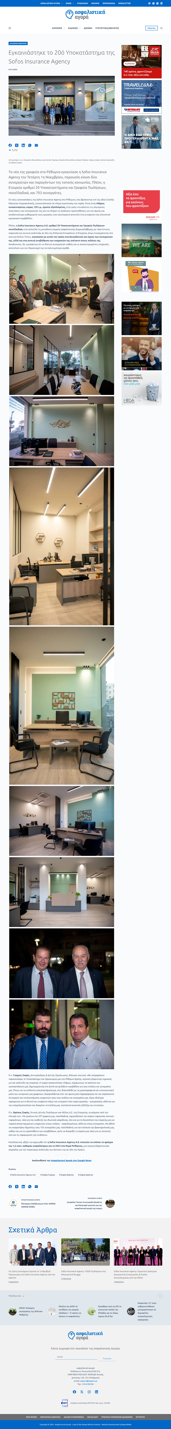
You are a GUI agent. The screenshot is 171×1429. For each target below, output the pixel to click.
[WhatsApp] (31, 145)
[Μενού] (10, 28)
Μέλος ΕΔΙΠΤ (92, 1417)
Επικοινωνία (109, 3)
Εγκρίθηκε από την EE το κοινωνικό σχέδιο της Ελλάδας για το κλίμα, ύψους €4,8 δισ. (109, 1311)
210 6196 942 (88, 1384)
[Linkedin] (96, 1391)
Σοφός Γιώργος (47, 1175)
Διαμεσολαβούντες (18, 43)
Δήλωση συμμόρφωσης (74, 1417)
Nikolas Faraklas (94, 1424)
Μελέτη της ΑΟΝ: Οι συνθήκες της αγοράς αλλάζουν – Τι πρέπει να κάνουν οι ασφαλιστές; (70, 1311)
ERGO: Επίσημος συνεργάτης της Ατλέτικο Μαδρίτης (30, 1311)
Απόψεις (57, 28)
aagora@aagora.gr (88, 1381)
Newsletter (124, 3)
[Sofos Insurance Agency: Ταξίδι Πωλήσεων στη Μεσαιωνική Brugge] (85, 1252)
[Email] (38, 145)
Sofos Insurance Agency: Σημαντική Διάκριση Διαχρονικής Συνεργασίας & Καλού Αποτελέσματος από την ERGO (135, 1274)
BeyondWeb (126, 1424)
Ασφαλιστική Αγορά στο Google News (71, 1160)
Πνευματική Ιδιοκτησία (50, 1417)
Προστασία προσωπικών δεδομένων (116, 1417)
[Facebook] (149, 3)
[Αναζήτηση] (161, 28)
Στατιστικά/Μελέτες (107, 28)
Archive (95, 3)
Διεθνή (88, 28)
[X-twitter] (82, 1391)
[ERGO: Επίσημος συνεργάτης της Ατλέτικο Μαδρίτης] (13, 1311)
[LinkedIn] (161, 3)
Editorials (152, 28)
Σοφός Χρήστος (85, 1175)
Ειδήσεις (73, 28)
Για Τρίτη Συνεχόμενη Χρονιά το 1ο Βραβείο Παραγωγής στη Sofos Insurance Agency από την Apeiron (32, 1274)
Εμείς (68, 3)
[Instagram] (153, 3)
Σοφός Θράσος (66, 1175)
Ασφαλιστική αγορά (50, 3)
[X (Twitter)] (157, 3)
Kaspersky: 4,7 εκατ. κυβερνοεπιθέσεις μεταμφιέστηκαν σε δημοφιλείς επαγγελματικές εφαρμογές (147, 1311)
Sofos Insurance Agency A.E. (23, 1175)
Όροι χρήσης (31, 1417)
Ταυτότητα (140, 1417)
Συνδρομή (82, 3)
